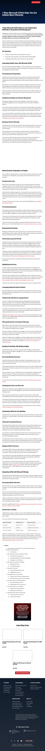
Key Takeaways (12, 552)
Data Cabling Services (8, 687)
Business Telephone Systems (21, 685)
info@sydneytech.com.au (31, 730)
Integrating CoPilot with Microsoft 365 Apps (15, 592)
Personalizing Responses (14, 566)
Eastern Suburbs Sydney (17, 704)
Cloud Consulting (18, 688)
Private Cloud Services (19, 692)
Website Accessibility (28, 744)
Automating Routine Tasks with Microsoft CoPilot (17, 554)
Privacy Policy (20, 744)
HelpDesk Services (7, 688)
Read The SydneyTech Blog (22, 673)
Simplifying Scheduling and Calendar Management (19, 558)
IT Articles (28, 704)
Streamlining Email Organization (15, 556)
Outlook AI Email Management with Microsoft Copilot (23, 256)
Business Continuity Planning (35, 687)
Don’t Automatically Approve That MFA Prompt (32, 642)
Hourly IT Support (7, 692)
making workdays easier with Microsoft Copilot (12, 407)
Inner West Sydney (15, 708)
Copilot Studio (16, 464)
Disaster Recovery (33, 685)
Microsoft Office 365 (19, 695)
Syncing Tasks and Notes (14, 596)
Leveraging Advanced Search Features (14, 574)
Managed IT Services (7, 685)
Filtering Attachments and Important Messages (19, 578)
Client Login (29, 740)
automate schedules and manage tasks (15, 118)
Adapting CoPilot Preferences (15, 590)
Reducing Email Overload (12, 568)
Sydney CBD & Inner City (17, 703)
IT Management (6, 690)
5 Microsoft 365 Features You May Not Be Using (22, 663)
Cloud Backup (18, 687)
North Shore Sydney (16, 701)
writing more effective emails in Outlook (33, 224)
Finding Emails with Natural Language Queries (18, 576)
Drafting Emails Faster (13, 564)
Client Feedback (30, 703)
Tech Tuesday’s (29, 706)
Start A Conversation (36, 2)
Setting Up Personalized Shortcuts (16, 588)
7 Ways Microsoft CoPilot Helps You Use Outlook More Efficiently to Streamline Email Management (20, 549)
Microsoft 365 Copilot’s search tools (12, 314)
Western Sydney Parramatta (17, 706)
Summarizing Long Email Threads (16, 570)
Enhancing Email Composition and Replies (15, 562)
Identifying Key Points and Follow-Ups (17, 584)
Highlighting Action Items (14, 572)
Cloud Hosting (18, 690)
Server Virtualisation (19, 693)
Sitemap (14, 744)
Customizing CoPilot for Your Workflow (14, 586)
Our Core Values (30, 701)
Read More (4, 647)
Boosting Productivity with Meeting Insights (15, 580)
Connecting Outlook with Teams (15, 594)
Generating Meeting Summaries (15, 582)
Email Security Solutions (34, 688)
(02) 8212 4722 (23, 727)
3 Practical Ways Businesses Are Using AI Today (11, 642)
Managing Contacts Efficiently (15, 560)
